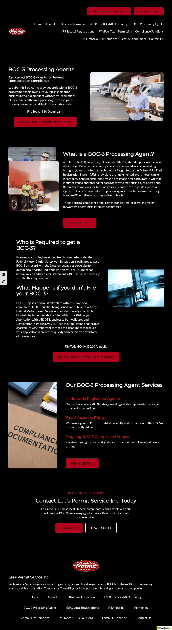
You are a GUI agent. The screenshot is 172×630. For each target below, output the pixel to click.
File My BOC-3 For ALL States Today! (86, 357)
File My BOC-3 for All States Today (45, 122)
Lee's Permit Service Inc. (28, 577)
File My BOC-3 (79, 223)
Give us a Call (101, 528)
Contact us (69, 528)
